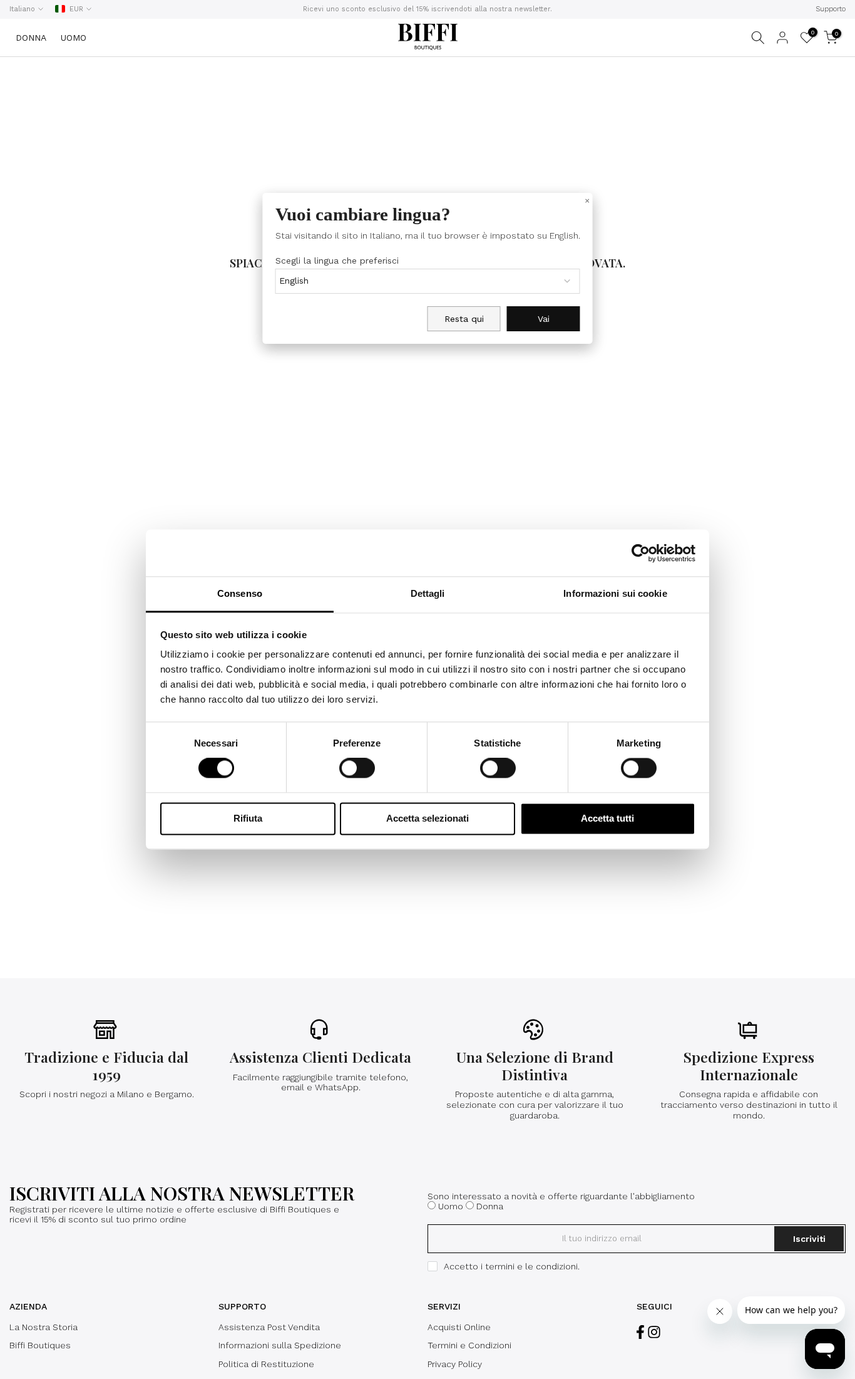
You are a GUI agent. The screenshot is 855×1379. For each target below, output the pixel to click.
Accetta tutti (607, 818)
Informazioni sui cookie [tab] (615, 593)
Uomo (450, 1206)
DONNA (31, 38)
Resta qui (464, 319)
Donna (489, 1206)
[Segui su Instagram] (654, 1332)
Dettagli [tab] (428, 593)
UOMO (73, 38)
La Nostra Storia (43, 1327)
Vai (544, 319)
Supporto (831, 9)
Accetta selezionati (427, 818)
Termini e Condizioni (469, 1345)
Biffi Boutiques (40, 1345)
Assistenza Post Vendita (269, 1327)
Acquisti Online (459, 1327)
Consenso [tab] (239, 593)
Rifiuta (247, 818)
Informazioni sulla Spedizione (279, 1345)
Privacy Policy (454, 1364)
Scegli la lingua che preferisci (337, 261)
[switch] (357, 768)
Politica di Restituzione (266, 1364)
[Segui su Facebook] (640, 1332)
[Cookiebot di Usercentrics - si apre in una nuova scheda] (640, 553)
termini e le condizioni (531, 1266)
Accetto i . (512, 1266)
